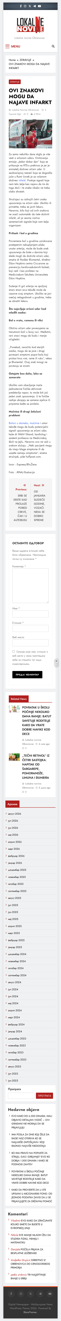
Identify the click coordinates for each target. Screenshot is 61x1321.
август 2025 (14, 898)
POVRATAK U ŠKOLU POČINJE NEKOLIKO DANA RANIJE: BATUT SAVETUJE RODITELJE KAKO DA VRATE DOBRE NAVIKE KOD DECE (36, 720)
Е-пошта (18, 623)
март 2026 (14, 849)
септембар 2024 (17, 975)
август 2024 (14, 982)
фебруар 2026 (16, 856)
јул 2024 (13, 989)
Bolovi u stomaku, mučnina (24, 423)
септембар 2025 (17, 891)
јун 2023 (13, 1080)
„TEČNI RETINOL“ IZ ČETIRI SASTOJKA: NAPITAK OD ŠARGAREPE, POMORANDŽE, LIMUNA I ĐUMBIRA (35, 766)
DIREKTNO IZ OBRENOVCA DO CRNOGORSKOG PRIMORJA (30, 1263)
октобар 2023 (15, 1052)
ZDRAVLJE (14, 81)
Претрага (14, 1089)
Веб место (18, 637)
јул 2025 (13, 905)
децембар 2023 (17, 1038)
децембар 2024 (17, 954)
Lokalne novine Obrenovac (25, 110)
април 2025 (15, 926)
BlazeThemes (30, 1312)
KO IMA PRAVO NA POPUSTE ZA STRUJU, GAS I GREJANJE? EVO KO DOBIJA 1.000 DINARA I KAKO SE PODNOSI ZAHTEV (31, 1158)
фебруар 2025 (16, 940)
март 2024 (14, 1017)
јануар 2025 (15, 947)
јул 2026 (13, 821)
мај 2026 (13, 835)
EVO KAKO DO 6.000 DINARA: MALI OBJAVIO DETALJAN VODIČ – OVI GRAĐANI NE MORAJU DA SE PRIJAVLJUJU (32, 1121)
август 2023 (14, 1066)
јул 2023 (13, 1074)
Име (16, 608)
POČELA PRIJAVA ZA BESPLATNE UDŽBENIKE (27, 1251)
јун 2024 (13, 996)
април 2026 (15, 842)
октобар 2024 (16, 968)
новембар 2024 (17, 961)
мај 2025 (13, 919)
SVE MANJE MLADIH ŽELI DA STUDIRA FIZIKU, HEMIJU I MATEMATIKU (31, 1238)
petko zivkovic (19, 1275)
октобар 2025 (15, 884)
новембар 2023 (17, 1045)
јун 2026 (13, 828)
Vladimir (15, 1221)
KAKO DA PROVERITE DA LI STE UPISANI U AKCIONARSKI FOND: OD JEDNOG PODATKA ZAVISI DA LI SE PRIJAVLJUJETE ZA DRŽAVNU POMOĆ (32, 1195)
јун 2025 (13, 912)
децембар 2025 (17, 870)
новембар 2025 (17, 877)
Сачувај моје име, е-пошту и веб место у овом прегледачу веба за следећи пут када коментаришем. (30, 658)
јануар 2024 (15, 1031)
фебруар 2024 (16, 1024)
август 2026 (14, 814)
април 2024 (15, 1010)
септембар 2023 (17, 1059)
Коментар (19, 566)
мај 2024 (13, 1003)
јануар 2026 (15, 863)
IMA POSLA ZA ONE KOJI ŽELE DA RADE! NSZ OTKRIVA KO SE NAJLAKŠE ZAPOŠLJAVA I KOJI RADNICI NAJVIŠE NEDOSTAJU (30, 1140)
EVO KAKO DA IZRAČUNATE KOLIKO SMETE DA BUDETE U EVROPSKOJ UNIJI (31, 1224)
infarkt (22, 180)
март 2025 (14, 933)
